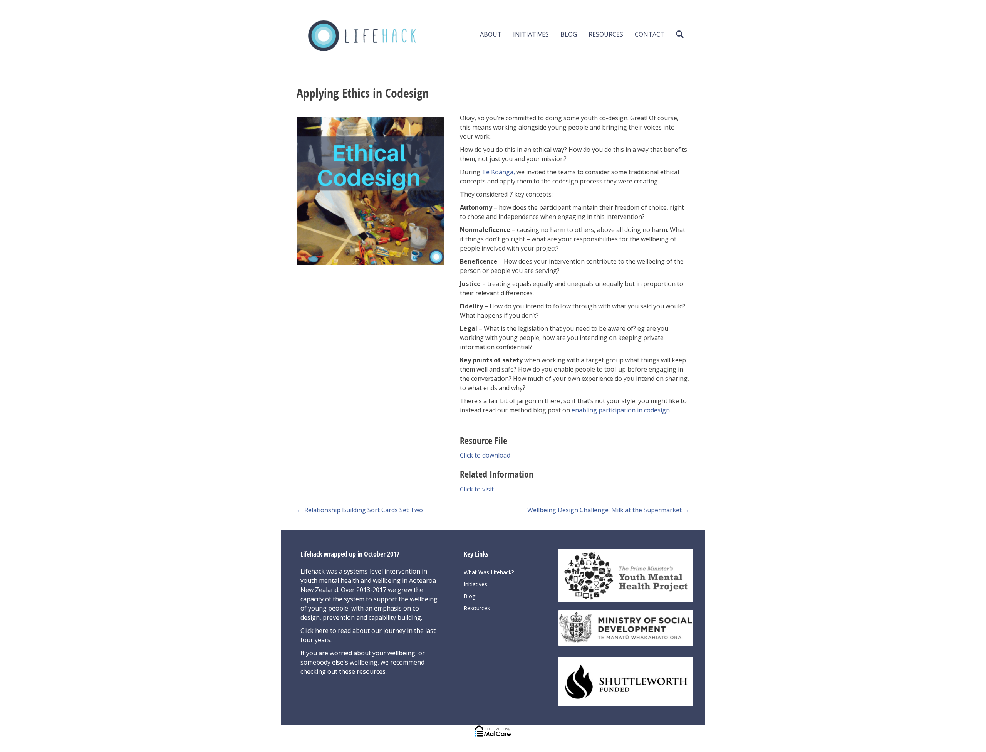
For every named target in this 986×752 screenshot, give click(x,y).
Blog (568, 34)
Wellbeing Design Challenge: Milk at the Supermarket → (608, 510)
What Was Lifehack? (489, 572)
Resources (606, 34)
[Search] (677, 34)
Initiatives (531, 34)
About (490, 34)
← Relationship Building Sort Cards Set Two (360, 510)
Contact (649, 34)
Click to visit (477, 489)
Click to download (485, 455)
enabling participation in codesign (621, 410)
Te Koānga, (498, 172)
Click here (315, 630)
